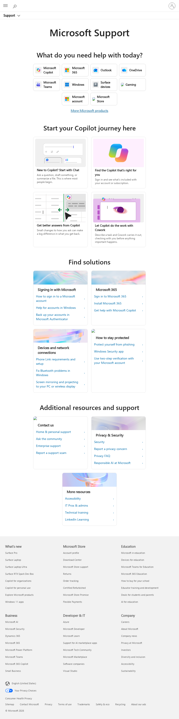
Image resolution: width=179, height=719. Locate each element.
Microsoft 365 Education (134, 573)
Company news (129, 635)
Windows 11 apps (14, 601)
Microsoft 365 (12, 642)
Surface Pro (11, 552)
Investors (126, 649)
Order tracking (70, 580)
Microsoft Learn (71, 635)
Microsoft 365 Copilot (16, 663)
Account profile (71, 552)
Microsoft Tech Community (77, 649)
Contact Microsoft (29, 704)
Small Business (13, 670)
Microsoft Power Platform (18, 649)
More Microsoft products (89, 110)
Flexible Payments (72, 601)
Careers (125, 621)
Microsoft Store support (75, 566)
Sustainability (128, 670)
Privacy (48, 704)
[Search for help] (15, 5)
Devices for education (132, 559)
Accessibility (127, 663)
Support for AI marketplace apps (80, 642)
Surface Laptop (13, 559)
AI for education (129, 601)
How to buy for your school (135, 580)
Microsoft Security (14, 628)
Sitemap (9, 704)
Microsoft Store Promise (76, 594)
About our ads (138, 704)
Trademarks (83, 704)
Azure (66, 621)
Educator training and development (139, 587)
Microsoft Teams (14, 656)
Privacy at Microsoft (131, 642)
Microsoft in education (133, 552)
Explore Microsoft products (19, 594)
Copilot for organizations (18, 580)
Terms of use (65, 704)
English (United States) (24, 683)
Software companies (73, 663)
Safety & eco (102, 704)
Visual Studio (70, 670)
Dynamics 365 (12, 635)
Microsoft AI (11, 621)
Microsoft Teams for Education (137, 566)
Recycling (120, 704)
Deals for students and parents (137, 594)
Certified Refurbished (74, 587)
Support (9, 15)
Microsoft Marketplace (75, 656)
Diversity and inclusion (133, 656)
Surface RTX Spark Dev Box (19, 573)
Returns (67, 573)
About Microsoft (129, 628)
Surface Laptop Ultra (16, 566)
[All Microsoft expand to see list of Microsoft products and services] (5, 6)
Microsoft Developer (74, 628)
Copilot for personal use (18, 587)
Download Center (72, 559)
